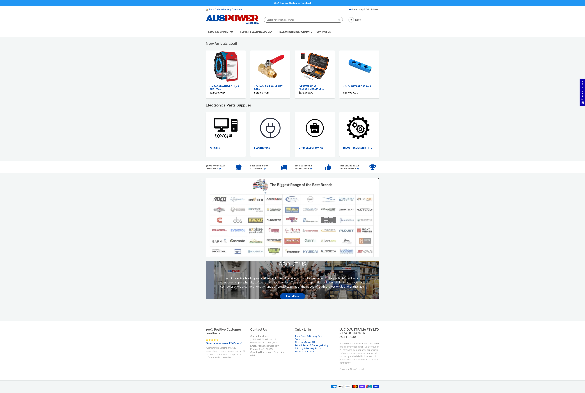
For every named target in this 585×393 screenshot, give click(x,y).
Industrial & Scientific (357, 148)
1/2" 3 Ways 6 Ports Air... (358, 86)
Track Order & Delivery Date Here (225, 9)
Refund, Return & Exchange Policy (311, 345)
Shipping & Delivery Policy (308, 348)
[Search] (339, 20)
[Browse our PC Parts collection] (225, 128)
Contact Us (323, 32)
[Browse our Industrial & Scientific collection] (359, 128)
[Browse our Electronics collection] (270, 128)
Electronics (262, 148)
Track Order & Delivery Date (294, 32)
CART (358, 20)
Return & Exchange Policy (256, 32)
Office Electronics (311, 148)
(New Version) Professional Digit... (311, 87)
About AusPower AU (220, 32)
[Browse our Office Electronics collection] (315, 125)
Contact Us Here (582, 91)
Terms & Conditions (304, 351)
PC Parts (214, 148)
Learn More (292, 296)
